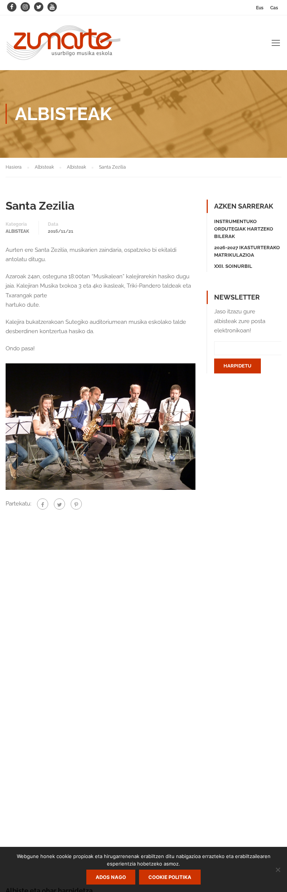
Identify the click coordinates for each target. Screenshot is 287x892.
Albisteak (17, 231)
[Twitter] (59, 504)
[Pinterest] (76, 504)
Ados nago (111, 877)
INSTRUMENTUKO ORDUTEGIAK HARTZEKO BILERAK (243, 229)
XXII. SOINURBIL (233, 266)
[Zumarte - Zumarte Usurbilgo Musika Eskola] (63, 46)
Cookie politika (169, 877)
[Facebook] (42, 504)
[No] (277, 869)
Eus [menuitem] (259, 7)
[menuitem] (259, 7)
